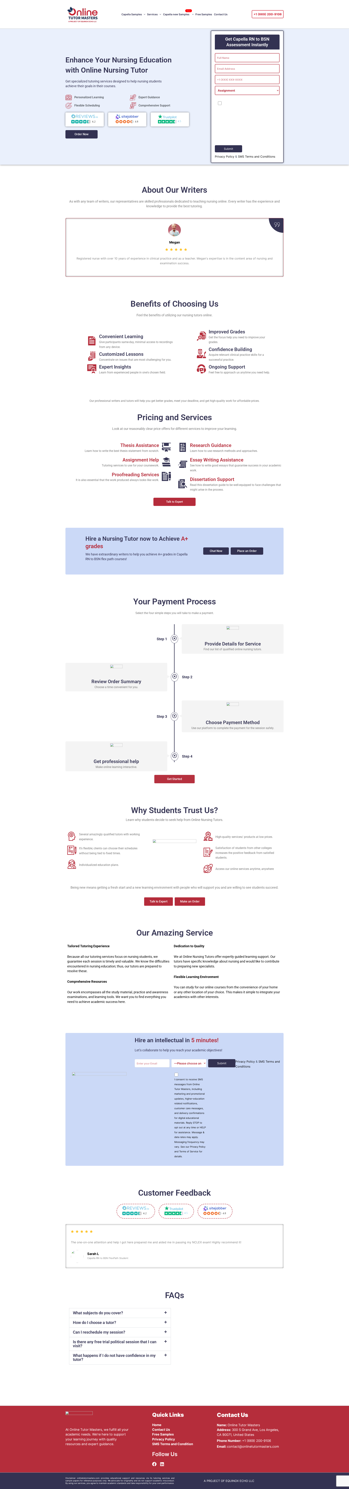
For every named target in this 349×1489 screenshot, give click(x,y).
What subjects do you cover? (98, 1313)
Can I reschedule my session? (99, 1332)
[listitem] (229, 1480)
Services (152, 14)
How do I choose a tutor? (94, 1322)
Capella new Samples (176, 13)
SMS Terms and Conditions (256, 156)
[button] (143, 14)
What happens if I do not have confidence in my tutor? (114, 1357)
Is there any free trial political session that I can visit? (114, 1344)
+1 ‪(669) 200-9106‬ (268, 14)
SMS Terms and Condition (172, 1444)
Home (156, 1425)
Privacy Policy (225, 156)
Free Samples (203, 14)
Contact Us (221, 14)
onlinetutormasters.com (88, 1478)
